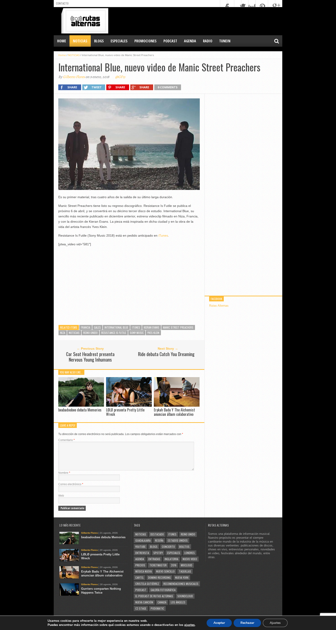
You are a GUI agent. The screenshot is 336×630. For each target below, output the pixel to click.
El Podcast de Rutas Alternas (154, 596)
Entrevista (142, 553)
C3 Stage (140, 608)
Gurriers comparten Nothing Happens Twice (101, 590)
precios (140, 565)
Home (61, 40)
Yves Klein (153, 333)
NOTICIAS (80, 40)
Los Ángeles (178, 602)
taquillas (185, 571)
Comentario (66, 440)
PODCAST (170, 40)
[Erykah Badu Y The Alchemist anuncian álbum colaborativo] (177, 405)
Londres (189, 553)
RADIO (207, 40)
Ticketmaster (158, 565)
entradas (154, 559)
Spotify (158, 553)
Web (61, 495)
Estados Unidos (178, 540)
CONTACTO (62, 3)
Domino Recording (159, 577)
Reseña (159, 540)
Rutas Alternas (219, 305)
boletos (184, 547)
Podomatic (157, 608)
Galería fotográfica (163, 590)
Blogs (153, 547)
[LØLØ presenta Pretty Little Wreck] (129, 405)
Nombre (64, 472)
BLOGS (99, 40)
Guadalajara (143, 540)
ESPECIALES (119, 40)
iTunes (163, 235)
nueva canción (144, 602)
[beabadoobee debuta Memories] (81, 405)
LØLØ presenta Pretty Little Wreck (125, 412)
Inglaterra (171, 559)
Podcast (140, 590)
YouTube (140, 547)
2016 (173, 565)
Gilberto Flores (74, 76)
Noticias (74, 333)
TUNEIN (224, 40)
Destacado (157, 534)
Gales (97, 327)
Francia (85, 327)
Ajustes (275, 623)
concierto (168, 547)
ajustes (189, 625)
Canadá (161, 602)
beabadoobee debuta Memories (79, 410)
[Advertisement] (199, 21)
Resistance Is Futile (113, 333)
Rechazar (247, 623)
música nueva (143, 571)
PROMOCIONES (145, 40)
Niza (62, 333)
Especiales (173, 553)
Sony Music (137, 333)
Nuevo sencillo (165, 571)
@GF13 (120, 76)
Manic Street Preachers (178, 327)
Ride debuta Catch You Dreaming (166, 354)
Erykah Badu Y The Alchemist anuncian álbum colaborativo (174, 412)
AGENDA (190, 40)
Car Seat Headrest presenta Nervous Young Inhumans (90, 356)
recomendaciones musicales (180, 584)
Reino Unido (90, 333)
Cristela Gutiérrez (147, 584)
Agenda (139, 559)
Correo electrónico (70, 484)
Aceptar (219, 623)
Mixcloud (186, 565)
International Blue (116, 327)
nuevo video (190, 559)
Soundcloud (185, 596)
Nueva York (182, 577)
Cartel (139, 577)
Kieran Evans (151, 327)
